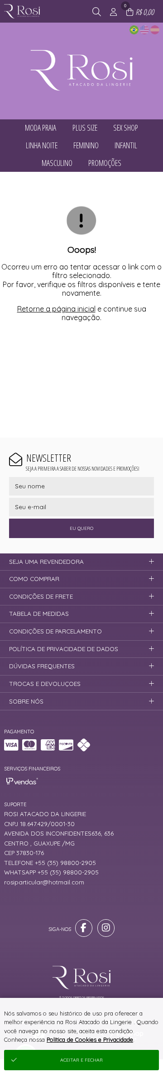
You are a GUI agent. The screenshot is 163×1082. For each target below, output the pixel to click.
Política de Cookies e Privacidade (90, 1039)
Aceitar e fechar (81, 1060)
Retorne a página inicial (56, 308)
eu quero (81, 528)
